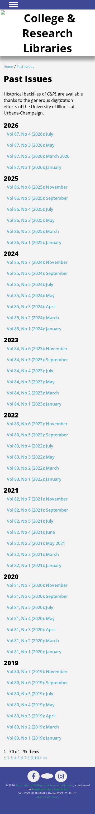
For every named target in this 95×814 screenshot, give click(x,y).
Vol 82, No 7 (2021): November (37, 499)
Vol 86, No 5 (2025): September (37, 198)
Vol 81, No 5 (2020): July (30, 607)
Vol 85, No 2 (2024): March (33, 318)
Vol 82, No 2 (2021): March (33, 554)
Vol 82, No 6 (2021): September (37, 510)
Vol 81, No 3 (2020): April (31, 629)
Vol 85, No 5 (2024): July (30, 284)
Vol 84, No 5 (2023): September (37, 360)
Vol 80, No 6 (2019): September (37, 683)
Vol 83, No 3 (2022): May (31, 457)
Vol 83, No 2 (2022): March (33, 468)
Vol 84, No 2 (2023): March (33, 393)
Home (8, 66)
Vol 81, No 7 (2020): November (37, 585)
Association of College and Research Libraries (44, 785)
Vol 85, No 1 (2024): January (34, 329)
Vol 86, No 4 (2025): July (30, 209)
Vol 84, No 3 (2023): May (31, 382)
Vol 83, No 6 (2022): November (37, 424)
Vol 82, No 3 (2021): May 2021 (36, 543)
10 (36, 757)
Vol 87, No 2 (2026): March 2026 (38, 156)
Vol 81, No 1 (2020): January (34, 652)
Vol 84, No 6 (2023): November (37, 348)
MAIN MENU (13, 4)
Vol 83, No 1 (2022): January (34, 479)
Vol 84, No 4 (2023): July (30, 371)
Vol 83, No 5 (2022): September (37, 435)
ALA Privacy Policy (47, 797)
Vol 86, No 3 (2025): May (31, 220)
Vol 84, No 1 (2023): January (34, 404)
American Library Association (50, 789)
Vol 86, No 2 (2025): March (33, 231)
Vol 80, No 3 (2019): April (31, 716)
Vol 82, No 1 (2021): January (34, 565)
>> (45, 757)
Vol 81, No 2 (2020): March (33, 641)
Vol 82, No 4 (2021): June (31, 532)
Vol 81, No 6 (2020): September (37, 596)
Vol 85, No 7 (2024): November (37, 262)
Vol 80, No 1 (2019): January (34, 738)
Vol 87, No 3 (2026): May (31, 145)
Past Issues (25, 66)
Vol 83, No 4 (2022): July (30, 446)
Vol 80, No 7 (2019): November (37, 671)
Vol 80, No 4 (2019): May (31, 705)
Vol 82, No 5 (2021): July (30, 521)
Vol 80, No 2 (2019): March (33, 727)
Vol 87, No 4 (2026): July (30, 134)
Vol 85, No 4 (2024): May (31, 295)
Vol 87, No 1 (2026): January (34, 167)
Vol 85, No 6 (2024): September (37, 273)
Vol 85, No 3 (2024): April (31, 307)
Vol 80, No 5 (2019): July (30, 694)
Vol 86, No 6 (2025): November (37, 187)
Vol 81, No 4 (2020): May (31, 618)
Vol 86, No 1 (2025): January (34, 242)
